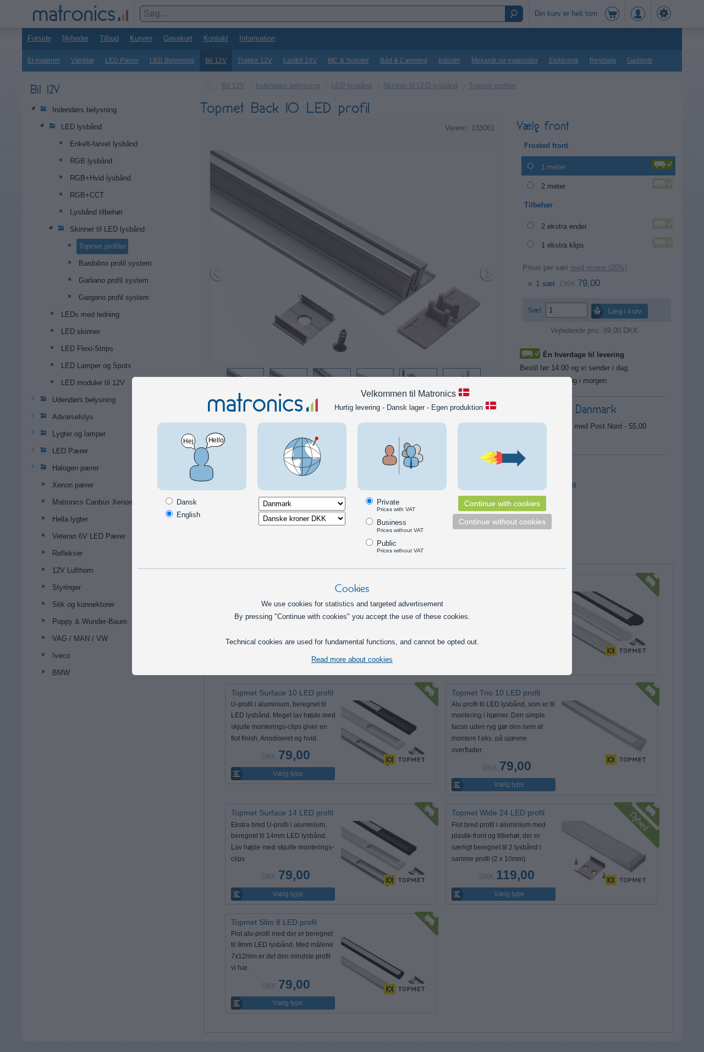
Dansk (185, 502)
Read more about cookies (352, 659)
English (187, 515)
